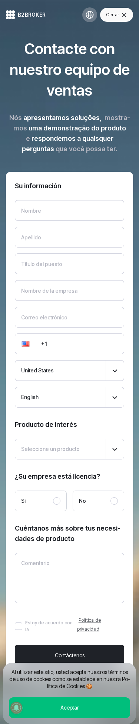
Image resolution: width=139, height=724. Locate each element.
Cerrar (112, 14)
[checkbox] (18, 626)
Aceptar (69, 707)
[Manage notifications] (16, 708)
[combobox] (69, 370)
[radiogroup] (69, 501)
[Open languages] (89, 14)
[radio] (41, 501)
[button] (25, 344)
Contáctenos (70, 655)
